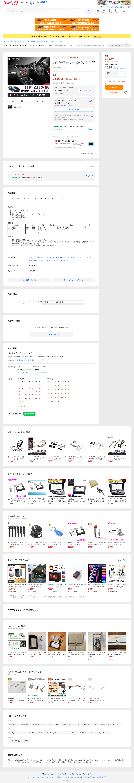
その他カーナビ (66, 260)
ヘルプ (128, 7)
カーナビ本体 (13, 724)
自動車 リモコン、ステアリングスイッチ (76, 724)
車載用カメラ (25, 724)
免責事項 (73, 777)
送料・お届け (21, 360)
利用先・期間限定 (68, 105)
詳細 (90, 116)
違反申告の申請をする (87, 153)
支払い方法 (11, 360)
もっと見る (121, 560)
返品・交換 (31, 360)
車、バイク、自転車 (37, 260)
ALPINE (31, 733)
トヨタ (40, 733)
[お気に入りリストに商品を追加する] (125, 92)
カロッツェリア (50, 733)
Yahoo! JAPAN (97, 7)
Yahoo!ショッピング (48, 774)
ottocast (23, 733)
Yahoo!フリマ (87, 774)
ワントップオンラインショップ (13, 41)
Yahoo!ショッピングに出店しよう (114, 7)
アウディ (61, 41)
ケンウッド (73, 733)
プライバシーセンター (48, 777)
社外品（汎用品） (15, 741)
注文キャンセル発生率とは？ (41, 372)
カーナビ (55, 260)
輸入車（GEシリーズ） (48, 41)
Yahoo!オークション (75, 774)
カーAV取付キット (32, 41)
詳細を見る (91, 129)
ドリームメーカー (104, 733)
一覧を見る (88, 176)
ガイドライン (66, 777)
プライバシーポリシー (34, 777)
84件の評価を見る (23, 372)
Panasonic (62, 733)
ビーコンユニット (114, 724)
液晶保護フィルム (39, 724)
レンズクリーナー (99, 724)
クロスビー (83, 733)
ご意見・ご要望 (101, 777)
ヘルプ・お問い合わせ (89, 777)
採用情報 (79, 777)
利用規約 (58, 777)
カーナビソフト (53, 724)
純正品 (26, 741)
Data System (13, 733)
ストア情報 (41, 360)
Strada (93, 733)
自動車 (48, 260)
